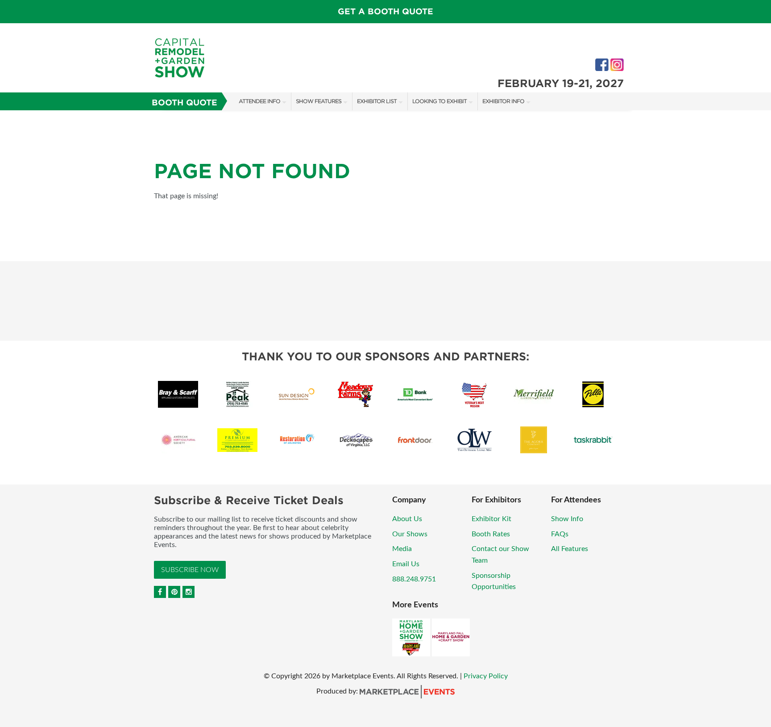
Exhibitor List (377, 101)
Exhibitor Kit (491, 518)
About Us (407, 518)
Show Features (318, 101)
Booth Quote (184, 102)
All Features (569, 548)
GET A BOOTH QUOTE (385, 11)
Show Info (567, 518)
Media (402, 548)
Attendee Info (259, 101)
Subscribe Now (190, 569)
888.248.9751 (414, 579)
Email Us (405, 564)
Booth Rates (491, 534)
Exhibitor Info (503, 101)
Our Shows (409, 534)
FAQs (559, 534)
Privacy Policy (486, 676)
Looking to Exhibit (439, 101)
